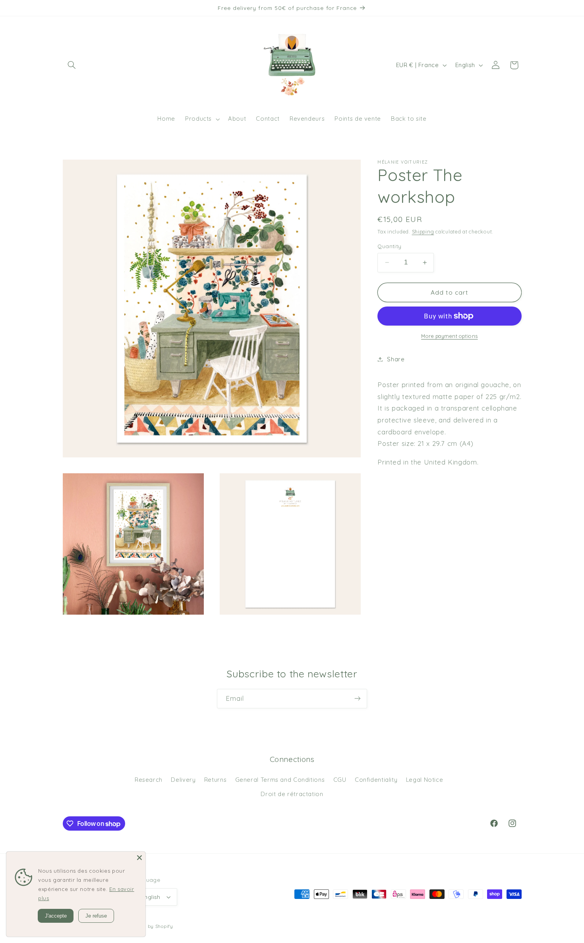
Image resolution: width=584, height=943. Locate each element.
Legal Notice (424, 779)
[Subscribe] (357, 698)
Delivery (183, 779)
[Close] (139, 858)
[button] (72, 65)
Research (148, 779)
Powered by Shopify (149, 926)
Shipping (423, 231)
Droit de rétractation (292, 794)
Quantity (389, 246)
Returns (215, 779)
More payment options (449, 336)
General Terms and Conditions (280, 779)
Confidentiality (376, 779)
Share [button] (395, 359)
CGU (339, 779)
